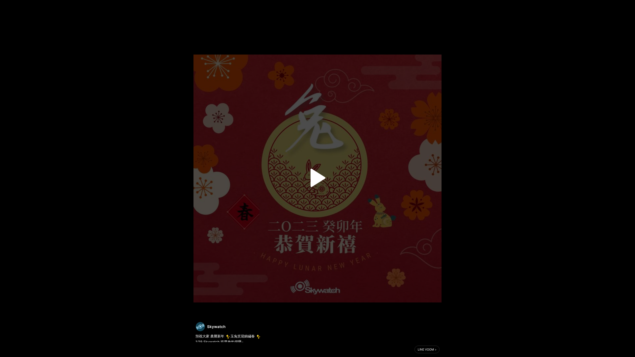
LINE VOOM (426, 349)
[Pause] (317, 178)
